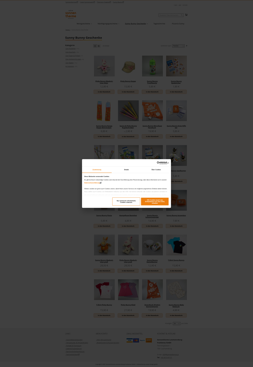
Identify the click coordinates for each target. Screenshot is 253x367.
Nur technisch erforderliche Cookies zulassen (126, 201)
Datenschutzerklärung (92, 183)
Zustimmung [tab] (97, 169)
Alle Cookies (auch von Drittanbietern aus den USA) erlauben (155, 201)
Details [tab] (126, 169)
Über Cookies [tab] (156, 169)
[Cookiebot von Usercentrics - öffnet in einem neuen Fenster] (160, 162)
